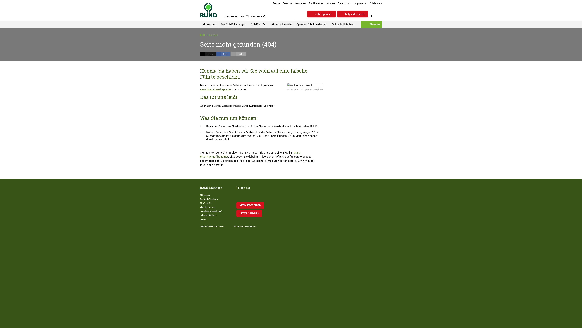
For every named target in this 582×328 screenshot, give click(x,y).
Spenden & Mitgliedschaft (311, 24)
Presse (276, 3)
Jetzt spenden (323, 14)
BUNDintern (376, 3)
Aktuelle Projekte (281, 24)
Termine (287, 3)
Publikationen (316, 3)
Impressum (360, 3)
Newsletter (300, 3)
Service (203, 219)
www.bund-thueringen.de (215, 89)
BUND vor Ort (259, 24)
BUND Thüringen (209, 35)
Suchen (379, 14)
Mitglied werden (355, 14)
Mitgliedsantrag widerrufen (244, 226)
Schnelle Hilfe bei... (343, 24)
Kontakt (331, 3)
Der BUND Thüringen (233, 24)
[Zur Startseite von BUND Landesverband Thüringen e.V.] (208, 10)
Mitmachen (209, 24)
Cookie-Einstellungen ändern (212, 226)
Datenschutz (344, 3)
